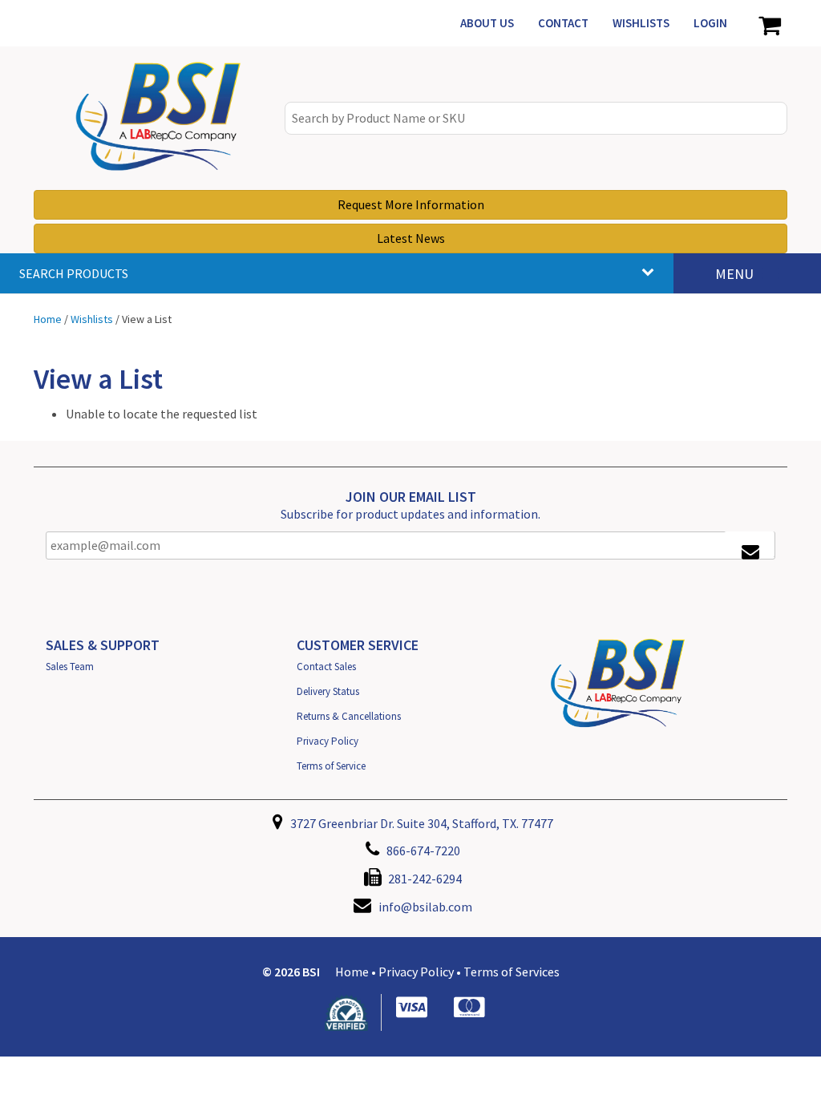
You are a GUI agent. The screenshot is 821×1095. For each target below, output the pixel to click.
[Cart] (769, 23)
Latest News (411, 238)
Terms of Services (511, 972)
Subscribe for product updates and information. (410, 514)
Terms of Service (331, 766)
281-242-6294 (424, 879)
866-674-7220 (422, 850)
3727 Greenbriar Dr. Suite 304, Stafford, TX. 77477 (420, 823)
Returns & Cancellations (349, 716)
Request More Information (411, 204)
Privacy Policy (327, 741)
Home (352, 972)
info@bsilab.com (425, 907)
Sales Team (70, 666)
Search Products (73, 273)
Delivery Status (328, 691)
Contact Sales (326, 666)
